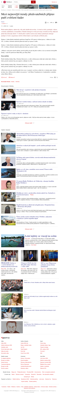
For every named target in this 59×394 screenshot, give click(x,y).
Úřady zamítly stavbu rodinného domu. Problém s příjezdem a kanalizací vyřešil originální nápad (34, 217)
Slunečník (33, 374)
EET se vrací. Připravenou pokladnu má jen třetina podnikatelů (48, 264)
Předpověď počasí (21, 372)
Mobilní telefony (16, 379)
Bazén (13, 374)
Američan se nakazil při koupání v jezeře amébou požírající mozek (36, 145)
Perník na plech (4, 368)
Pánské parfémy (33, 381)
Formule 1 (42, 351)
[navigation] (2, 2)
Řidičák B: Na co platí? (45, 364)
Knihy (17, 184)
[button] (8, 93)
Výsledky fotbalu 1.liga (45, 345)
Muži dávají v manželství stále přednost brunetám (31, 90)
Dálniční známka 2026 (45, 360)
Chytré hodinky (24, 381)
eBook (48, 22)
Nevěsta (17, 81)
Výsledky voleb (4, 347)
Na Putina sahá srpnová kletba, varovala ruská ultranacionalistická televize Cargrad (35, 158)
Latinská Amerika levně (26, 366)
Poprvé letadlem (24, 360)
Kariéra (18, 386)
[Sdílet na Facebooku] (55, 77)
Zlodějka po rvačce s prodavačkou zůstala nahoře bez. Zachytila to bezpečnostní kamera (35, 194)
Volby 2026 (3, 343)
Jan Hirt (22, 347)
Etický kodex (37, 386)
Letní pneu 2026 (44, 358)
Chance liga (43, 343)
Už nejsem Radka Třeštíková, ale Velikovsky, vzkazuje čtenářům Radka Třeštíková (35, 182)
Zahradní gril (27, 376)
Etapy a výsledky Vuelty (26, 345)
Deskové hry (48, 379)
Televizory (54, 379)
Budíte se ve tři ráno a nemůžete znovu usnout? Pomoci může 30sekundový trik (34, 170)
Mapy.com (14, 372)
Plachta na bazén (20, 374)
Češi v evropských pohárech (48, 372)
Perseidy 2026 (30, 372)
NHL (41, 353)
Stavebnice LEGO (25, 379)
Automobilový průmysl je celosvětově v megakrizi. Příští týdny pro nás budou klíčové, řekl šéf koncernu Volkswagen (36, 134)
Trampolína (27, 374)
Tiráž (22, 386)
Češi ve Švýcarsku (25, 364)
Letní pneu (41, 379)
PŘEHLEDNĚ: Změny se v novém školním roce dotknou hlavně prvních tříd (9, 264)
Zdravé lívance (4, 362)
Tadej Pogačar (24, 349)
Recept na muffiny (5, 360)
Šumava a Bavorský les (26, 362)
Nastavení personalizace (29, 388)
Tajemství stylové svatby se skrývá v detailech (14, 113)
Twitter (8, 386)
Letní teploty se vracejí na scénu (40, 235)
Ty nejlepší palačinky (6, 358)
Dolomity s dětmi (24, 368)
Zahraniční (18, 147)
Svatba (12, 81)
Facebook (4, 386)
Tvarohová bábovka (5, 364)
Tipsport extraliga (44, 347)
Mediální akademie (28, 386)
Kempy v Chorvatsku (25, 358)
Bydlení (17, 220)
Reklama (13, 386)
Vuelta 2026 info (24, 343)
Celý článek (33, 245)
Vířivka (32, 376)
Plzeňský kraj (19, 208)
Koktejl (17, 196)
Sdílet (53, 22)
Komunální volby (5, 353)
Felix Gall (23, 351)
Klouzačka (39, 374)
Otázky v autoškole (44, 366)
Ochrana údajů (44, 386)
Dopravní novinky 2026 (45, 362)
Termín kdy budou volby (6, 349)
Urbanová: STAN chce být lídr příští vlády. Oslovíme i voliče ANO (28, 264)
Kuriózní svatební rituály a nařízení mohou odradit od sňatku (34, 102)
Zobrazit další (28, 123)
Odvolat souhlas (52, 386)
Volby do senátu (4, 351)
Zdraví (17, 172)
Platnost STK (43, 368)
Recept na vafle (4, 366)
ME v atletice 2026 (44, 349)
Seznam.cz (54, 2)
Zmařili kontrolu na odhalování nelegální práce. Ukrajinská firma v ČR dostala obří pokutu (35, 205)
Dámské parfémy (34, 379)
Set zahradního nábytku (48, 374)
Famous (2, 21)
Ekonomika (18, 137)
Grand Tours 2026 (25, 353)
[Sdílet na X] (57, 77)
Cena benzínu (38, 372)
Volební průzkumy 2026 (6, 345)
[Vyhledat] (33, 2)
